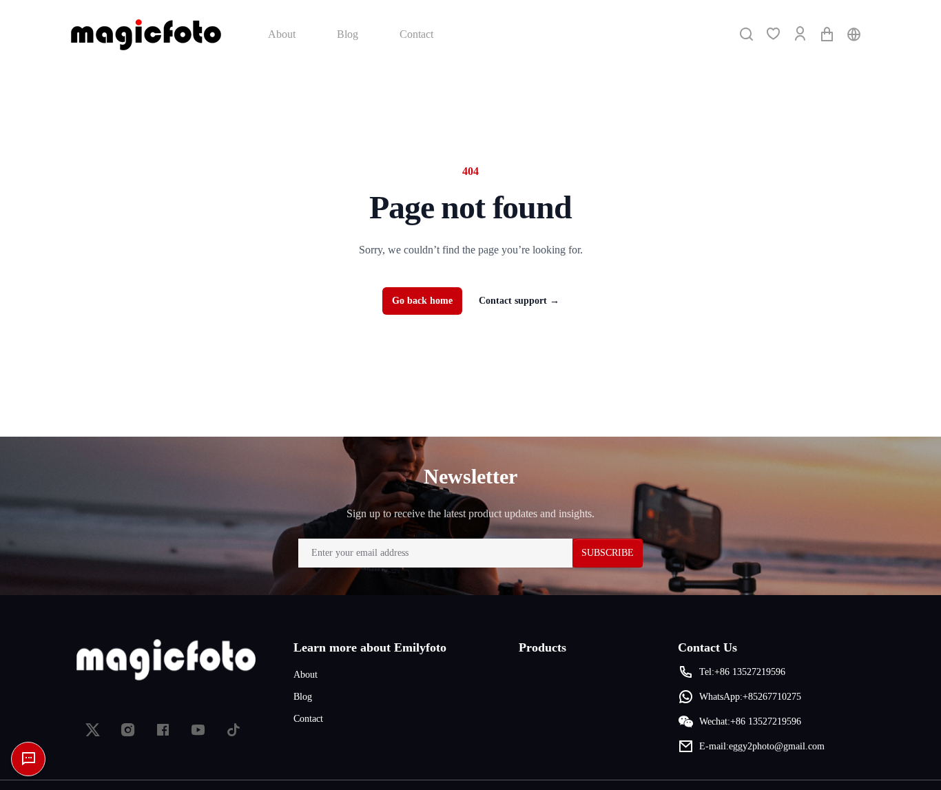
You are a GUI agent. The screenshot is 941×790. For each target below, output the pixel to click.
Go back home (422, 300)
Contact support (519, 300)
